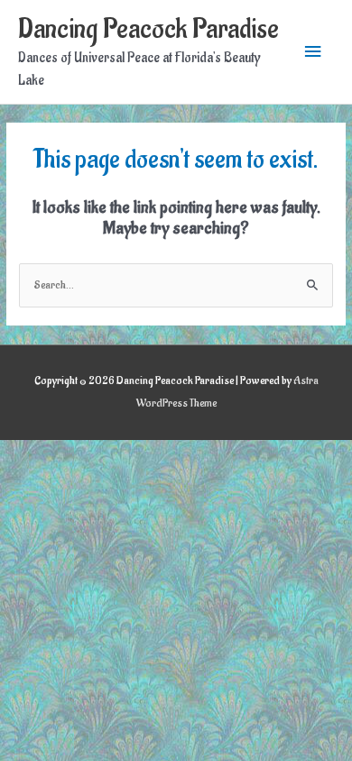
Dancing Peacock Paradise (148, 29)
